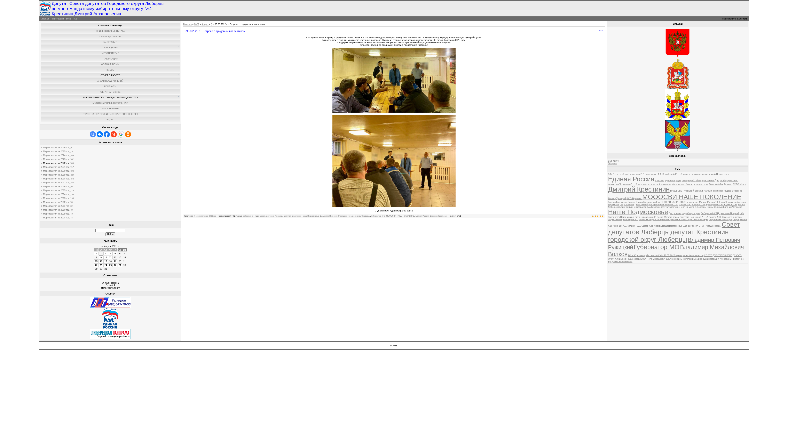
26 (115, 265)
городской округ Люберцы (359, 216)
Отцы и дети (693, 213)
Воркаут (699, 191)
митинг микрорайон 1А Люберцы (643, 207)
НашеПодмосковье (672, 226)
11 (110, 257)
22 (96, 265)
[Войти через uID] (93, 134)
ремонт (666, 219)
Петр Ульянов (627, 204)
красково (659, 180)
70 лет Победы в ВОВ (650, 219)
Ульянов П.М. (699, 204)
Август (205, 24)
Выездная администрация (705, 259)
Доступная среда (678, 213)
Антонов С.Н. (671, 204)
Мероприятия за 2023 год (56, 159)
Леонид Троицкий (617, 198)
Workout (668, 217)
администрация (673, 180)
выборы (624, 174)
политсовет (693, 202)
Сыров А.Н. (647, 226)
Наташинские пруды (630, 217)
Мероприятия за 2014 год (56, 194)
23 (101, 265)
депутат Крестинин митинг (674, 207)
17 (105, 261)
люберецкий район (691, 180)
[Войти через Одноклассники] (128, 134)
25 (110, 265)
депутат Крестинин (292, 216)
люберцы (725, 180)
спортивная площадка (720, 219)
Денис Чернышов (727, 202)
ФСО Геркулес (634, 198)
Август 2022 (110, 246)
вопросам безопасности (690, 255)
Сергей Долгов (635, 202)
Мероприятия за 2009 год (56, 213)
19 (115, 261)
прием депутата (681, 217)
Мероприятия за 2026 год (56, 147)
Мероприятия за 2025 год (56, 151)
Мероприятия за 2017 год (56, 182)
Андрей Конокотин (617, 202)
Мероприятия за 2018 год (56, 178)
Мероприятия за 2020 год (56, 171)
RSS (75, 18)
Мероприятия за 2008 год (56, 217)
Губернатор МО (378, 216)
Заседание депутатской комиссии (653, 184)
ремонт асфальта (679, 219)
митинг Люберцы (697, 207)
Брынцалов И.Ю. (715, 204)
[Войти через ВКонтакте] (100, 134)
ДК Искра (658, 217)
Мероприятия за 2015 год (56, 190)
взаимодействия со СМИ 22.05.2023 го (657, 255)
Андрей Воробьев (733, 191)
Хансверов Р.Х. (630, 219)
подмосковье (698, 174)
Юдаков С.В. (730, 204)
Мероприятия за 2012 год (56, 202)
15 (96, 261)
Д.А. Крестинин (656, 204)
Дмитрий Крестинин (438, 216)
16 (101, 261)
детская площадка (698, 219)
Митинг (703, 202)
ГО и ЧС (632, 255)
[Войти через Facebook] (107, 134)
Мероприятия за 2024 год (56, 155)
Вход (68, 18)
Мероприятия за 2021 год (56, 167)
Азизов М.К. (685, 204)
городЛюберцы (713, 226)
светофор (724, 174)
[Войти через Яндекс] (114, 134)
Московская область (682, 184)
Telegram (612, 163)
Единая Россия (422, 216)
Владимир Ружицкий (682, 190)
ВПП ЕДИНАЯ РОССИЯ (673, 202)
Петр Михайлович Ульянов (661, 259)
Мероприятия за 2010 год (56, 210)
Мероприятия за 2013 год (56, 198)
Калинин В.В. (634, 226)
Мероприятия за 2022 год (56, 163)
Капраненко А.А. (653, 174)
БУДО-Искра (739, 184)
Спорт (736, 219)
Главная (44, 18)
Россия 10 (712, 202)
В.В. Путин (613, 174)
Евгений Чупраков (732, 207)
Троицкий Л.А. (716, 184)
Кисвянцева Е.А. (651, 202)
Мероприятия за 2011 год (56, 206)
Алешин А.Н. (711, 174)
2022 (196, 24)
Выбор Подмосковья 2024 (632, 259)
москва (658, 226)
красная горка (701, 184)
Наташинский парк (713, 191)
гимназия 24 (726, 259)
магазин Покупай (730, 213)
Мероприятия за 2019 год (56, 175)
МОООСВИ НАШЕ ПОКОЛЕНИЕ (400, 216)
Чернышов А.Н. (698, 217)
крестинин (647, 217)
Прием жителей (683, 259)
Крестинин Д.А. (710, 180)
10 (105, 257)
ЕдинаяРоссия (690, 226)
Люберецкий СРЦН (710, 213)
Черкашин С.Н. (627, 184)
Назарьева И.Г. (636, 174)
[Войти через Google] (121, 134)
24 (105, 265)
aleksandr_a (248, 216)
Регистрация (57, 18)
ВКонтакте (613, 161)
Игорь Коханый (715, 207)
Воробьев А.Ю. (670, 174)
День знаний (641, 204)
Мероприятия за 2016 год (56, 186)
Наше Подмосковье (310, 216)
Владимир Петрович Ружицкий (333, 216)
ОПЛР (702, 226)
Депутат (728, 184)
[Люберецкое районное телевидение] (110, 307)
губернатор (684, 174)
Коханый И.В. (620, 226)
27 (120, 265)
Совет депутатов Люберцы (271, 216)
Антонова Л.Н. (714, 217)
